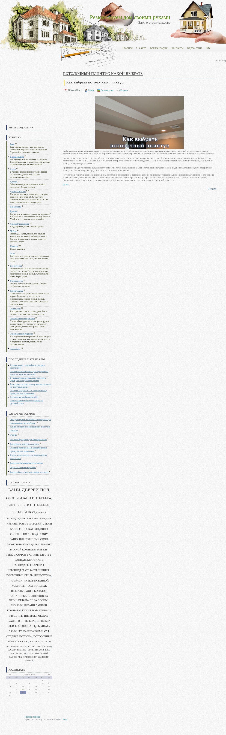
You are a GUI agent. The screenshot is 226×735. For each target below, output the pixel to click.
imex (47, 650)
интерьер (16, 505)
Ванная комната (17, 157)
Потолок (16, 580)
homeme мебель (18, 653)
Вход (65, 719)
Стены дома (15, 309)
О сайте (13, 435)
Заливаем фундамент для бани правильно (28, 439)
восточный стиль (19, 575)
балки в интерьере (21, 620)
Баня (12, 144)
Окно (12, 253)
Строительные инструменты (22, 319)
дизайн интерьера (34, 498)
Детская (13, 182)
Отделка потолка (19, 636)
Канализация (15, 207)
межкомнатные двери (23, 544)
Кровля (13, 211)
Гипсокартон (29, 529)
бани (14, 489)
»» (49, 675)
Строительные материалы (21, 334)
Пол (44, 489)
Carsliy (91, 90)
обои (11, 498)
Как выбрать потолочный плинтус (94, 82)
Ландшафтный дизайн (19, 224)
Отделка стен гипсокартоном (23, 467)
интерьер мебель (36, 615)
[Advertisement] (29, 98)
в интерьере (38, 505)
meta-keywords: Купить (39, 646)
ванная (20, 559)
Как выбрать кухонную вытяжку (24, 444)
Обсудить (123, 90)
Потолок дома (16, 281)
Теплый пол (15, 349)
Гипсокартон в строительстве (28, 554)
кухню (23, 641)
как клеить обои (32, 518)
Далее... (66, 184)
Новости (14, 246)
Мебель (13, 231)
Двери (13, 169)
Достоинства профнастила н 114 (24, 397)
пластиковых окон (33, 539)
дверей (30, 489)
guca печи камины (17, 650)
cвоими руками (36, 650)
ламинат (33, 585)
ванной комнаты (36, 631)
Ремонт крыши (16, 291)
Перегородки (16, 266)
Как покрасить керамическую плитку (26, 463)
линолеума (42, 575)
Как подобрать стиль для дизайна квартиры (29, 472)
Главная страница (32, 717)
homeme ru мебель (38, 642)
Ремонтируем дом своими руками (130, 17)
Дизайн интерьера (18, 192)
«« (10, 675)
